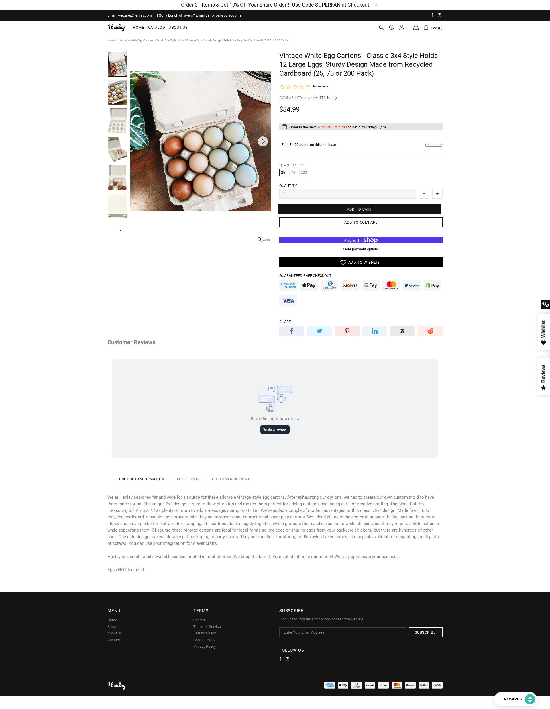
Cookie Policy (204, 640)
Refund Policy (204, 633)
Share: (285, 322)
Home (111, 40)
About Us (114, 633)
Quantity (288, 185)
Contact (113, 640)
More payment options (361, 249)
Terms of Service (207, 626)
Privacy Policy (204, 646)
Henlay (116, 27)
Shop (111, 626)
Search (199, 620)
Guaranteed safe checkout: (305, 275)
